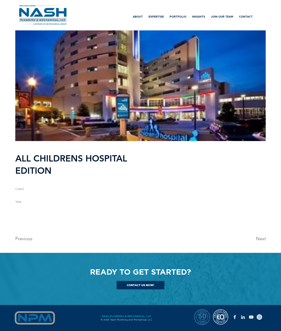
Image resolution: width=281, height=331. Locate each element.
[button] (138, 16)
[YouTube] (251, 317)
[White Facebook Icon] (234, 317)
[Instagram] (259, 317)
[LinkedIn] (243, 317)
